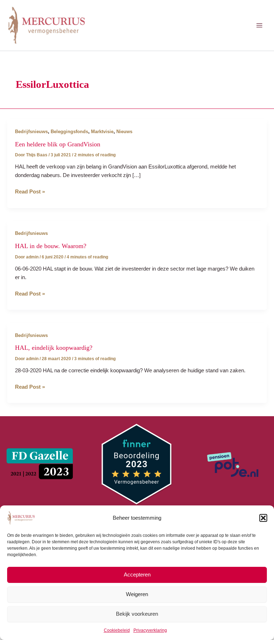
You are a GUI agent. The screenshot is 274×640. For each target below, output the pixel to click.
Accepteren (137, 574)
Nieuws (124, 131)
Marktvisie (102, 131)
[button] (263, 517)
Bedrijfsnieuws (31, 131)
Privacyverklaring (150, 630)
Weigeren (137, 594)
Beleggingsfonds (69, 131)
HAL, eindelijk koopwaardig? (53, 347)
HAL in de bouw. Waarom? (50, 246)
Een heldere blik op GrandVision (57, 144)
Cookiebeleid (117, 630)
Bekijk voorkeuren (137, 614)
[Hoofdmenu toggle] (259, 25)
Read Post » (30, 192)
